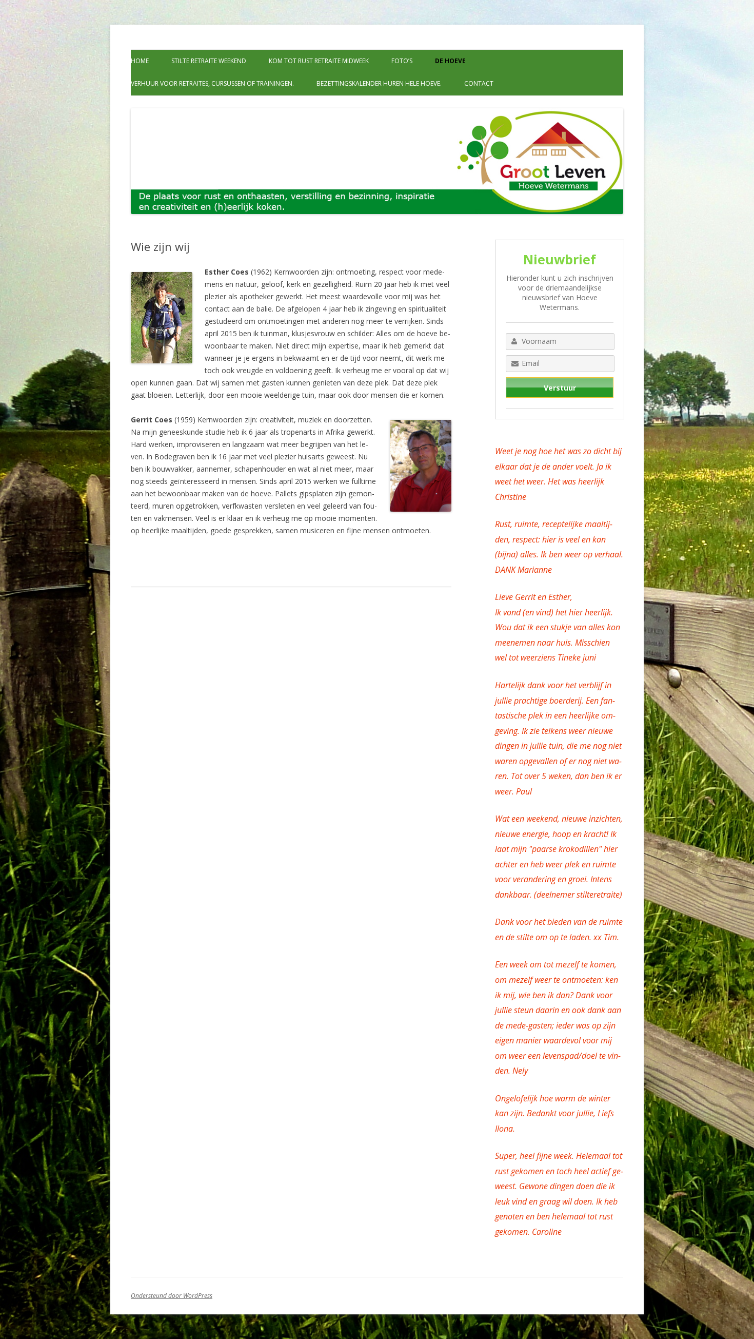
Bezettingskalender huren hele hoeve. (379, 83)
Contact (478, 83)
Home (140, 60)
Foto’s (401, 60)
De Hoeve (450, 60)
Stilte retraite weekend (208, 60)
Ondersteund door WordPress (171, 1295)
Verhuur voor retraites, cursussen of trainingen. (212, 83)
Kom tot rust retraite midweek (319, 60)
